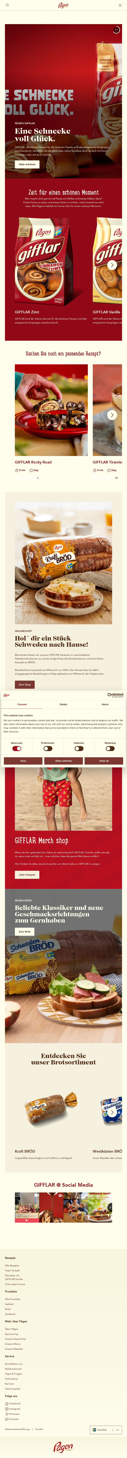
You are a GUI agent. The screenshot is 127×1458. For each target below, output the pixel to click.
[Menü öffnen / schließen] (120, 5)
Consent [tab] (22, 704)
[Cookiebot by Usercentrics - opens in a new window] (109, 695)
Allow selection (63, 760)
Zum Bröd (24, 931)
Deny (23, 760)
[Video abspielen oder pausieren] (116, 30)
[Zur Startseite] (63, 5)
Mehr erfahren (27, 164)
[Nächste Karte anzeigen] (112, 265)
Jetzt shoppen (27, 874)
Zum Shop (25, 684)
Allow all (104, 760)
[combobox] (106, 1430)
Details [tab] (63, 704)
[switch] (48, 748)
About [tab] (105, 704)
